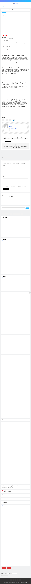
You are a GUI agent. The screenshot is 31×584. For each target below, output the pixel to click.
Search (27, 274)
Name (4, 176)
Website (4, 183)
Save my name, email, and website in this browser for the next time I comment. (15, 186)
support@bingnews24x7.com (14, 128)
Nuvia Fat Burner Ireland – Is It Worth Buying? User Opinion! (11, 268)
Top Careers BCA (8, 141)
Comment (5, 165)
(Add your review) (22, 152)
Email (4, 179)
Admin (10, 126)
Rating (4, 175)
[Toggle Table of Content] (9, 46)
